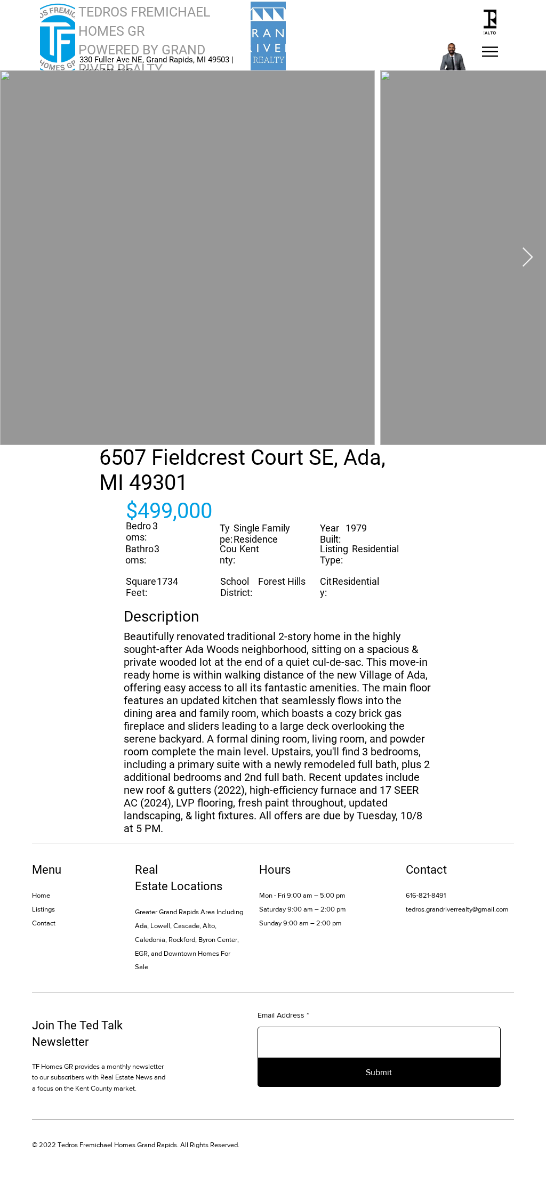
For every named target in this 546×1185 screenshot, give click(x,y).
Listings (43, 909)
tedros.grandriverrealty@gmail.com (457, 909)
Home (41, 895)
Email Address (281, 1015)
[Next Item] (527, 257)
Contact (43, 923)
